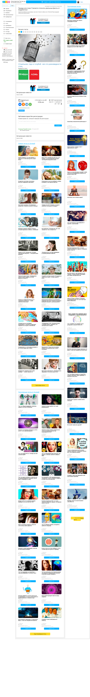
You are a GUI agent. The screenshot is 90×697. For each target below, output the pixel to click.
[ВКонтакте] (19, 104)
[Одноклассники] (23, 104)
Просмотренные (9, 14)
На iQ (6, 23)
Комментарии (8, 43)
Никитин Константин (72, 101)
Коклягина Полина (71, 429)
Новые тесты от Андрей (26, 143)
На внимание (8, 21)
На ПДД (7, 31)
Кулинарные (8, 25)
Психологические (9, 27)
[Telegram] (26, 104)
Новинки (7, 12)
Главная (7, 8)
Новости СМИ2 (20, 94)
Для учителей (8, 49)
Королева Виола (71, 50)
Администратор (71, 303)
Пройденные (8, 16)
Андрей (48, 6)
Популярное (8, 10)
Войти (82, 2)
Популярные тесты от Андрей (28, 392)
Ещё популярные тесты (40, 634)
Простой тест (54, 6)
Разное (7, 29)
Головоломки (8, 33)
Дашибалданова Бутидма (72, 505)
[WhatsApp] (30, 104)
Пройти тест (28, 166)
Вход (6, 62)
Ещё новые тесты (40, 385)
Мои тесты (7, 38)
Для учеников (8, 52)
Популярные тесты (74, 6)
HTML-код (41, 102)
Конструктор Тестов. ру (18, 2)
